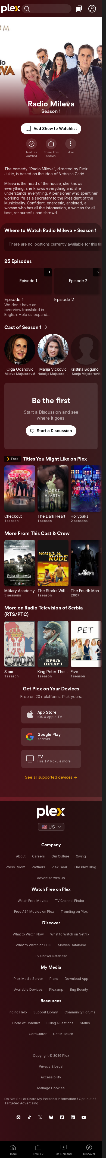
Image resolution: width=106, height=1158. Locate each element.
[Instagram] (18, 1117)
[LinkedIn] (72, 1117)
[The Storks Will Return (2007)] (53, 569)
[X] (40, 1117)
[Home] (10, 8)
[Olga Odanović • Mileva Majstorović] (19, 355)
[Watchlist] (79, 8)
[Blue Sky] (51, 1117)
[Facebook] (62, 1117)
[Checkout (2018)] (19, 494)
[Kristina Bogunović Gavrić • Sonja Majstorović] (86, 355)
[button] (92, 8)
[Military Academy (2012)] (19, 569)
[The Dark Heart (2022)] (53, 494)
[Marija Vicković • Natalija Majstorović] (53, 355)
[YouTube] (83, 1117)
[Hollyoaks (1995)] (86, 494)
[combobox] (51, 8)
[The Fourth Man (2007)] (86, 569)
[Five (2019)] (86, 650)
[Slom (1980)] (19, 650)
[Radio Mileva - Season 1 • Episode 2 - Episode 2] (78, 292)
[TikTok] (29, 1117)
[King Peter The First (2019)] (53, 650)
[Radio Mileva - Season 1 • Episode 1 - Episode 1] (28, 292)
